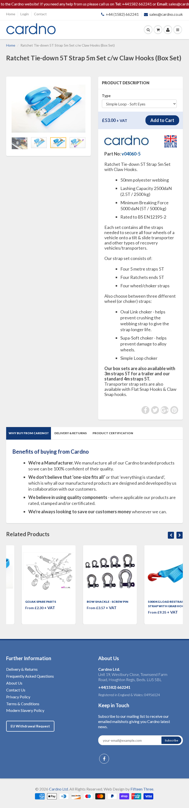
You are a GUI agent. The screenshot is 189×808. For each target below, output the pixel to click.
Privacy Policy (18, 696)
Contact (40, 14)
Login (24, 14)
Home (10, 14)
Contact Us (15, 690)
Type (106, 95)
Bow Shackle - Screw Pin (92, 601)
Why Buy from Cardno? (28, 433)
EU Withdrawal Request (30, 726)
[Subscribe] (171, 740)
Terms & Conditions (22, 703)
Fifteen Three (141, 789)
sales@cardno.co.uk (166, 14)
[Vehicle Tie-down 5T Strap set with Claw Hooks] (48, 108)
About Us (14, 683)
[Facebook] (104, 759)
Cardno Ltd (58, 789)
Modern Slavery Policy (25, 710)
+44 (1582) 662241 (122, 14)
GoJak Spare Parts (25, 601)
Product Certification (113, 433)
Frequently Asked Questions (30, 676)
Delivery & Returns (70, 433)
